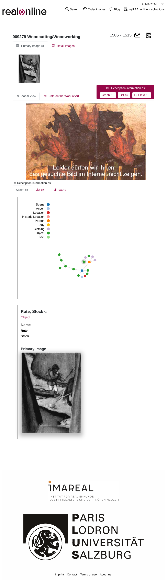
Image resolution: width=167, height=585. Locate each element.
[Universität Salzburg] (83, 536)
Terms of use (88, 574)
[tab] (30, 46)
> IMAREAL (149, 4)
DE (162, 4)
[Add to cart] (137, 36)
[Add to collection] (148, 36)
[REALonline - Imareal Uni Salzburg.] (27, 9)
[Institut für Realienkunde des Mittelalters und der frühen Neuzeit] (83, 491)
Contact (72, 574)
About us (105, 574)
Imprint (59, 574)
